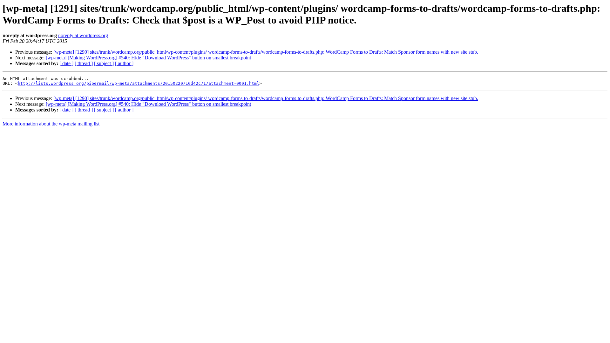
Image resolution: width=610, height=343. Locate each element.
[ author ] (124, 63)
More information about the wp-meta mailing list (51, 123)
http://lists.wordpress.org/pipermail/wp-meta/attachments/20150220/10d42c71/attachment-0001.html (138, 83)
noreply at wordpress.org (83, 35)
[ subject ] (104, 63)
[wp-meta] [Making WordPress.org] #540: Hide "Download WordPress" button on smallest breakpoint (148, 57)
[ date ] (66, 63)
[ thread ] (84, 63)
